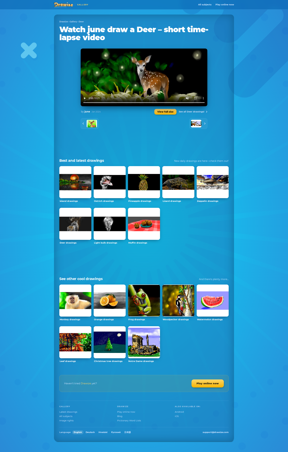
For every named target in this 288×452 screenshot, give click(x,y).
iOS (177, 416)
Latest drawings (68, 411)
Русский (116, 432)
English (78, 432)
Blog (119, 416)
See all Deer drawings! (191, 111)
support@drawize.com (216, 432)
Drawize (63, 21)
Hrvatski (103, 432)
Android (179, 411)
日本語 (127, 432)
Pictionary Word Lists (129, 420)
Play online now (225, 4)
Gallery (73, 21)
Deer (81, 21)
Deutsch (90, 432)
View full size (165, 111)
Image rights (66, 420)
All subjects (205, 4)
